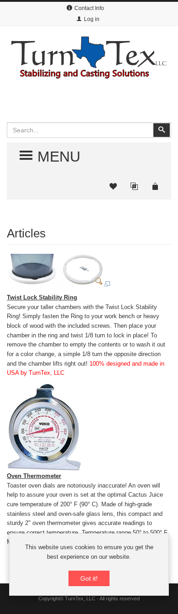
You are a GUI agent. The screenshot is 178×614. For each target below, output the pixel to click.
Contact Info (89, 8)
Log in (91, 19)
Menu (51, 156)
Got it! (89, 578)
